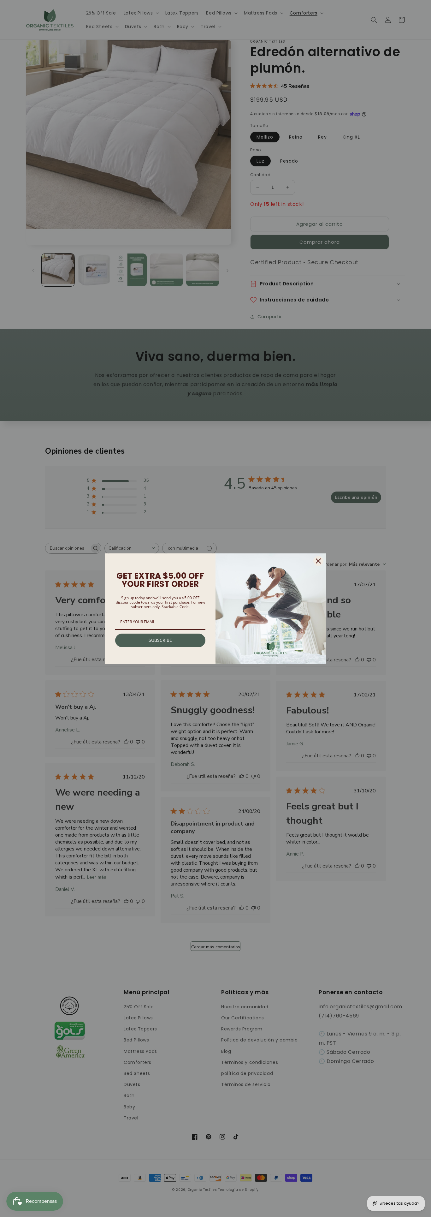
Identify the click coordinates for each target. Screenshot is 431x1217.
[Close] (318, 561)
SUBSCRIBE (160, 640)
